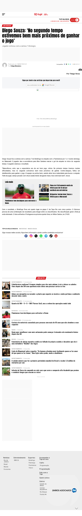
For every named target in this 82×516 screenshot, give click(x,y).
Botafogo (23, 228)
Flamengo (32, 463)
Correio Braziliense (43, 488)
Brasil (5, 464)
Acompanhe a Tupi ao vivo (44, 458)
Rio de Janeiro (6, 461)
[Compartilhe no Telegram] (70, 65)
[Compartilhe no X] (66, 65)
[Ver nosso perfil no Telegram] (46, 237)
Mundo (6, 467)
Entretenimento (20, 458)
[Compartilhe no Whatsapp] (68, 65)
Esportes (31, 458)
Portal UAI (43, 494)
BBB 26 (16, 460)
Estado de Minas (43, 484)
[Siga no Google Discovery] (76, 65)
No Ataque (43, 492)
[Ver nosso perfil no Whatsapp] (41, 237)
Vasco (31, 468)
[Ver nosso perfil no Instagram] (31, 237)
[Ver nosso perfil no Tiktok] (51, 237)
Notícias (6, 458)
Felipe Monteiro (16, 66)
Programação (44, 465)
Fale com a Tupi (43, 473)
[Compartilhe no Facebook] (64, 65)
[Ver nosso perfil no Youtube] (56, 237)
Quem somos (44, 478)
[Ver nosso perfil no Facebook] (26, 237)
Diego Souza (32, 228)
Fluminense (32, 465)
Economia (7, 469)
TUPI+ (41, 463)
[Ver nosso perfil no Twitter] (36, 237)
